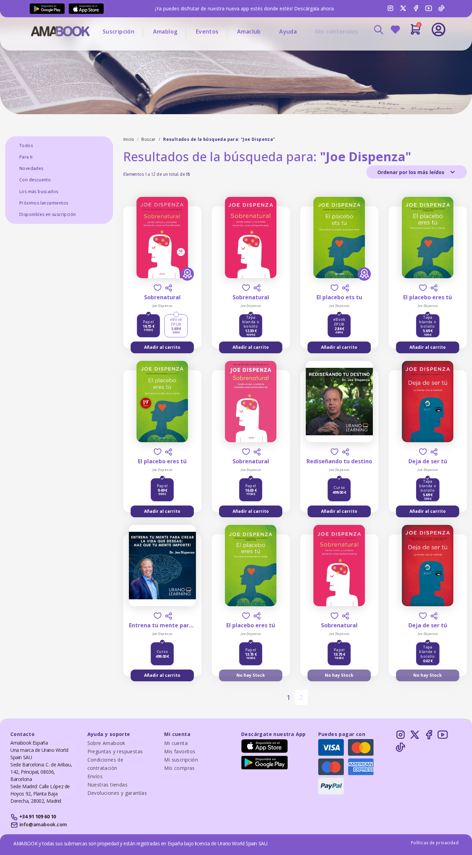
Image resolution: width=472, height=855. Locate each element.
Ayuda (288, 31)
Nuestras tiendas (107, 784)
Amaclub (249, 31)
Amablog (165, 31)
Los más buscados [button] (38, 191)
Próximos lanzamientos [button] (43, 203)
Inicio (128, 139)
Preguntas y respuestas (115, 751)
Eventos (207, 31)
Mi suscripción (181, 759)
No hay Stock (250, 675)
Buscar (148, 139)
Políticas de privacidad (435, 843)
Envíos (95, 776)
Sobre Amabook (106, 743)
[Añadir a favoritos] (157, 287)
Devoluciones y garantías (117, 793)
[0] (415, 32)
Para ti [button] (26, 157)
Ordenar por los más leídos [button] (411, 172)
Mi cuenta (176, 743)
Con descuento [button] (35, 180)
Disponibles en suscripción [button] (47, 214)
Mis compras (179, 768)
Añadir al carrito (162, 347)
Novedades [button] (31, 168)
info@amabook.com (43, 824)
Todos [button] (26, 145)
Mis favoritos (179, 751)
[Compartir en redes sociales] (168, 288)
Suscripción (118, 31)
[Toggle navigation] (410, 48)
